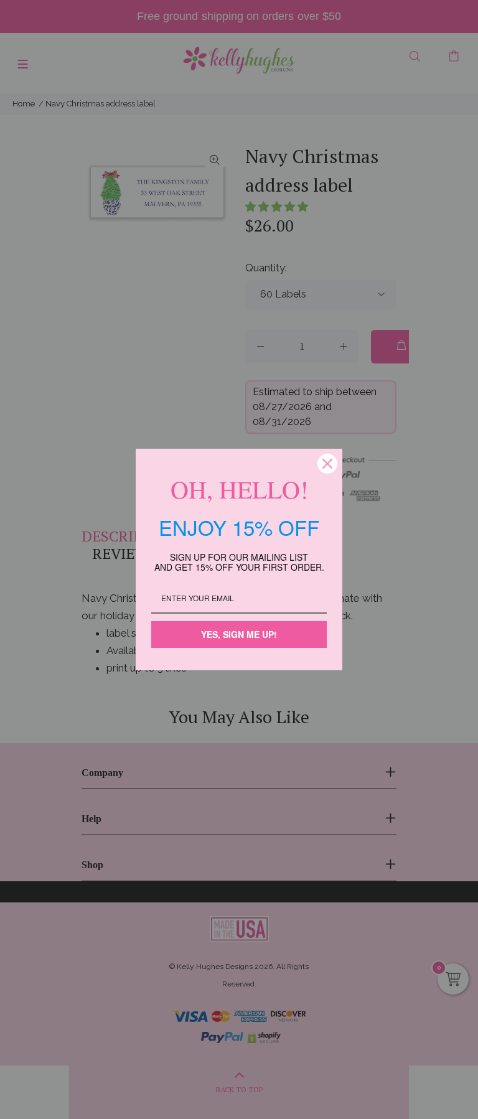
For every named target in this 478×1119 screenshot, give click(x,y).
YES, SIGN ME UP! (239, 634)
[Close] (327, 464)
